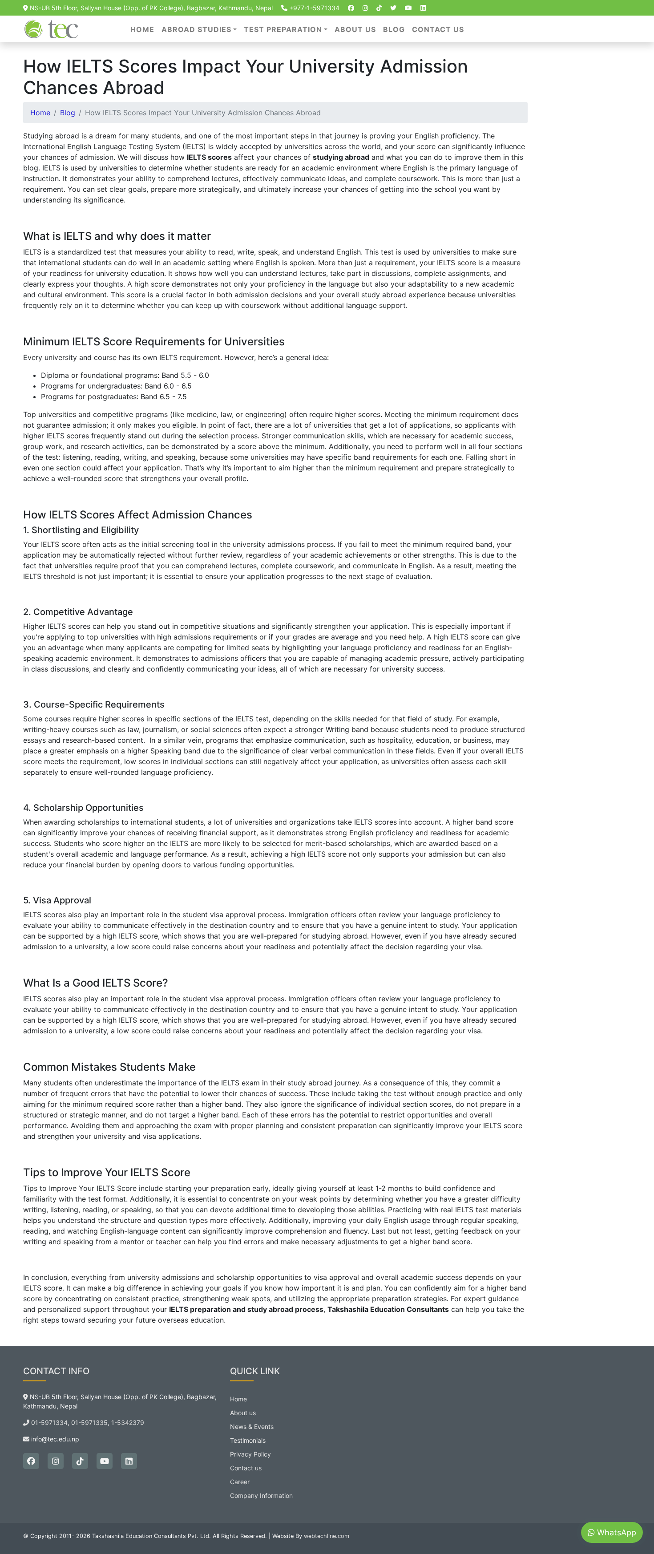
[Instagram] (365, 8)
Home (142, 29)
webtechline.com (326, 1536)
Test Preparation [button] (283, 29)
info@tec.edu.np (55, 1439)
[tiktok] (379, 8)
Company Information (261, 1495)
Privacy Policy (250, 1454)
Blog (394, 29)
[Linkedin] (423, 8)
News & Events (252, 1426)
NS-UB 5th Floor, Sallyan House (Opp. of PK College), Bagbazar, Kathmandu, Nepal (150, 8)
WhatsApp (615, 1532)
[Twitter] (393, 8)
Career (240, 1481)
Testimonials (248, 1440)
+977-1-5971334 (313, 8)
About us (355, 29)
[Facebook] (351, 8)
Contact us (438, 29)
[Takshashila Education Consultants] (52, 28)
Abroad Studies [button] (196, 29)
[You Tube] (408, 8)
